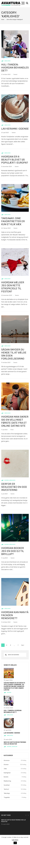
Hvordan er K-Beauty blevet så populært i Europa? (14, 159)
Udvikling (14, 746)
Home (2, 19)
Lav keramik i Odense (15, 128)
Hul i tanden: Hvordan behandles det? (15, 67)
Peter (12, 429)
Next (22, 645)
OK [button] (15, 842)
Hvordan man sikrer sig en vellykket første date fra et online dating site (14, 421)
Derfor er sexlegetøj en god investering (14, 486)
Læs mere (15, 840)
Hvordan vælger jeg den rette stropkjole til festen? (12, 287)
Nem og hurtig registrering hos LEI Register (15, 743)
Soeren (15, 74)
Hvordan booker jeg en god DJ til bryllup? (12, 551)
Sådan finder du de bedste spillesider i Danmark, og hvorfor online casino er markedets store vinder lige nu (14, 686)
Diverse (6, 480)
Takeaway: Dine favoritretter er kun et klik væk (13, 221)
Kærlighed (7, 60)
